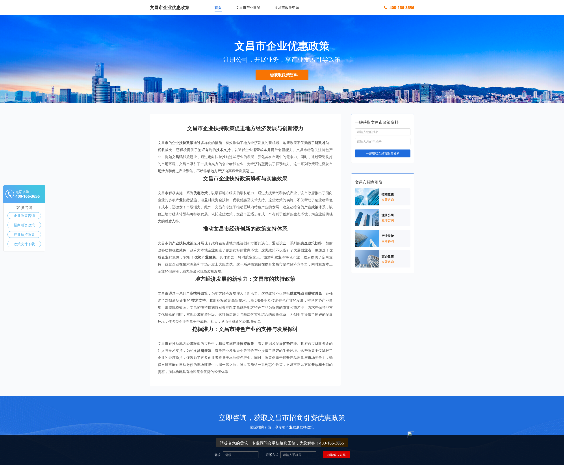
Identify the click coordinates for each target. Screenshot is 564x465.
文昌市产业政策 (248, 7)
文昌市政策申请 (287, 7)
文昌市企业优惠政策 (169, 7)
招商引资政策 (24, 225)
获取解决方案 (336, 455)
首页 (218, 7)
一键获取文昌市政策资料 (383, 153)
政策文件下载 (24, 244)
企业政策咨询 (24, 215)
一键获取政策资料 (282, 75)
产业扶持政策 (24, 234)
